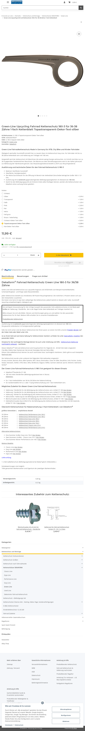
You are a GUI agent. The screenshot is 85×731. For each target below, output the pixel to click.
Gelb (43, 202)
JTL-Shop (74, 728)
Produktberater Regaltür (65, 674)
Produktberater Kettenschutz (13, 319)
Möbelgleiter (6, 548)
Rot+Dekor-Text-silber (43, 226)
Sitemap (10, 664)
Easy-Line (7, 583)
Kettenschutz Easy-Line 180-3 (29, 419)
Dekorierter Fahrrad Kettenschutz (15, 594)
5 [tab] (46, 116)
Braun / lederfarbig (43, 217)
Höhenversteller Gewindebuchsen (13, 617)
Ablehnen (66, 721)
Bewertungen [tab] (23, 276)
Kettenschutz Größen (10, 560)
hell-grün (43, 214)
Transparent (43, 199)
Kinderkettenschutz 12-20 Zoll (13, 610)
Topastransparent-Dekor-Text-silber (43, 223)
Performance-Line (10, 579)
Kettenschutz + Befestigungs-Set (14, 598)
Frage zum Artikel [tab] (40, 276)
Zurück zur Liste (8, 16)
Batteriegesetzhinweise (40, 683)
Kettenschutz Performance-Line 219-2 (32, 427)
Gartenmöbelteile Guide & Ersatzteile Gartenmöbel (16, 694)
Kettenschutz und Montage (11, 552)
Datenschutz (19, 725)
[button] (64, 2)
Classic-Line (8, 571)
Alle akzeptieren (66, 709)
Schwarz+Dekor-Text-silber (43, 220)
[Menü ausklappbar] (8, 1)
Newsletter (5, 640)
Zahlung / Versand (13, 668)
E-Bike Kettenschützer (11, 606)
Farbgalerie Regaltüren (65, 683)
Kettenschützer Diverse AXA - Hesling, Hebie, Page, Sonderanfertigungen (28, 602)
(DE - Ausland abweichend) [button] (24, 247)
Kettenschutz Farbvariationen (13, 556)
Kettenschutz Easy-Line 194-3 (29, 423)
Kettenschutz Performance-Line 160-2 (32, 414)
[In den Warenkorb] (3, 29)
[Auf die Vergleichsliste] (79, 34)
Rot (43, 208)
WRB (33, 668)
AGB (33, 672)
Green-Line (13, 142)
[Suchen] (81, 7)
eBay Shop (5, 644)
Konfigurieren (66, 715)
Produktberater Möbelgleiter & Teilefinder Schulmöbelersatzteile (17, 701)
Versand (18, 238)
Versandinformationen (39, 664)
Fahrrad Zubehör (9, 613)
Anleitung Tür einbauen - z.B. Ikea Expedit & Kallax (67, 679)
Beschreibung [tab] (8, 276)
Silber (43, 196)
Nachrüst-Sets (7, 354)
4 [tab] (44, 116)
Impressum (9, 725)
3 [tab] (42, 116)
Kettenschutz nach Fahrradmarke (15, 564)
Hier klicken (67, 390)
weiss (43, 211)
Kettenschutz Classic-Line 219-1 (30, 425)
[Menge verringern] (4, 255)
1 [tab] (38, 116)
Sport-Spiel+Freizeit (8, 625)
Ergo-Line (7, 575)
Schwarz (7, 193)
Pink (43, 205)
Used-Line (7, 590)
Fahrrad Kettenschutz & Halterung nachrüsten (65, 669)
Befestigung (6, 629)
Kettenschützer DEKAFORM (12, 567)
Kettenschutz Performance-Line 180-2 (32, 417)
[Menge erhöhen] (38, 255)
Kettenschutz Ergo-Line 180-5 (29, 421)
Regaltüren (5, 621)
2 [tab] (40, 116)
